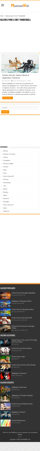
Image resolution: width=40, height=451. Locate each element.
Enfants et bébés (8, 163)
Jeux (4, 186)
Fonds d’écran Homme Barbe (21, 348)
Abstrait (5, 151)
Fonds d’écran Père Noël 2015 (22, 318)
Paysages (6, 201)
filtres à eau (17, 432)
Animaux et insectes (9, 154)
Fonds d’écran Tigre (18, 356)
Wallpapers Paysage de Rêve (21, 301)
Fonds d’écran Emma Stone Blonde (23, 365)
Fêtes (5, 170)
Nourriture (6, 198)
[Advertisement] (20, 37)
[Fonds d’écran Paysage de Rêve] (5, 312)
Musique (5, 192)
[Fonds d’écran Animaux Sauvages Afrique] (5, 328)
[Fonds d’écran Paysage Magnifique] (5, 295)
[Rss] (19, 437)
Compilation (6, 160)
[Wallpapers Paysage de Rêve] (5, 303)
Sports (5, 208)
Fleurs (5, 173)
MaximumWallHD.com (23, 439)
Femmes (5, 167)
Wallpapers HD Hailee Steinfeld (22, 395)
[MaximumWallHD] (20, 5)
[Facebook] (21, 437)
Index (1, 16)
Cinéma (14, 80)
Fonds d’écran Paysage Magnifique (23, 293)
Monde (5, 189)
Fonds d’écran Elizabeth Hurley (22, 404)
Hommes (6, 179)
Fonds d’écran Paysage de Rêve (23, 309)
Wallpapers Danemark (19, 387)
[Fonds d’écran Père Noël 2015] (5, 320)
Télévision (6, 211)
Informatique (7, 182)
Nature (5, 195)
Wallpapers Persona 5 (19, 373)
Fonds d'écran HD (21, 80)
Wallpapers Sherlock (18, 412)
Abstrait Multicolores (18, 420)
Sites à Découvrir (8, 205)
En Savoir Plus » (7, 98)
